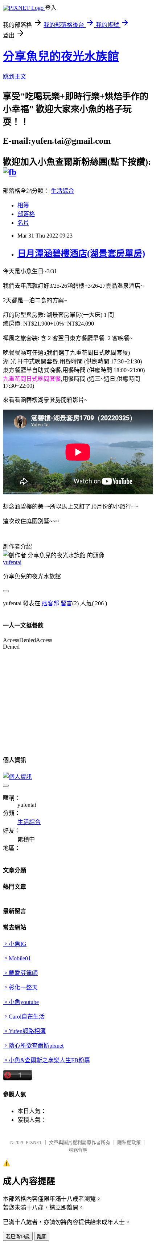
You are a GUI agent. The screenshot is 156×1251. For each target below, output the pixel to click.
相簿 (23, 205)
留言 (66, 603)
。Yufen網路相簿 (24, 1031)
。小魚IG (14, 944)
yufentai (12, 562)
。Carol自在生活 (24, 1016)
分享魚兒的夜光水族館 (61, 56)
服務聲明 (78, 1150)
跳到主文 (14, 76)
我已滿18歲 (18, 1236)
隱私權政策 (129, 1142)
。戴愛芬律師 (20, 973)
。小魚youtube (21, 1002)
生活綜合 (62, 191)
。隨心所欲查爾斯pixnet (33, 1046)
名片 (23, 223)
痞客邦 (50, 603)
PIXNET (34, 1142)
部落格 (26, 214)
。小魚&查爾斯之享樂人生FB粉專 (46, 1060)
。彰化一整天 (20, 987)
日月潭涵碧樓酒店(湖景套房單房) (81, 253)
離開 (41, 1236)
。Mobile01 (17, 958)
